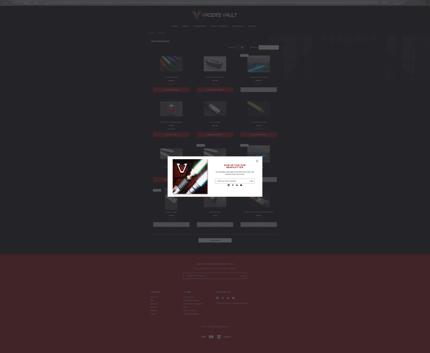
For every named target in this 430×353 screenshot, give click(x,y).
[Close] (257, 161)
